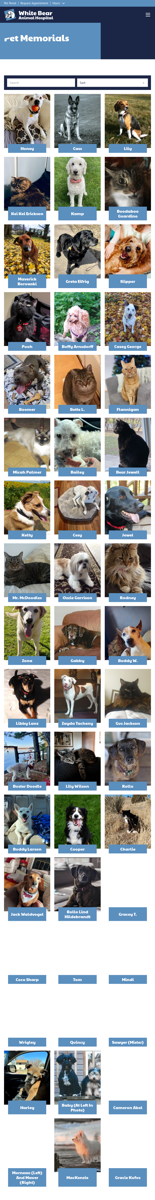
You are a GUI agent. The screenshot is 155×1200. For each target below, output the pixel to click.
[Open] (148, 15)
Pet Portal (10, 3)
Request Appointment (34, 3)
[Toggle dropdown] (63, 3)
